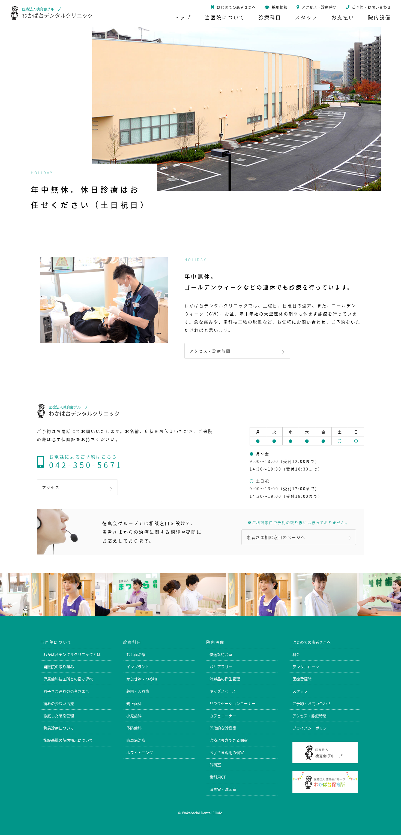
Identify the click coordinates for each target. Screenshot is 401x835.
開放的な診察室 (223, 728)
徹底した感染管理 (58, 715)
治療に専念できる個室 (229, 740)
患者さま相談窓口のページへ (276, 537)
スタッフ (300, 691)
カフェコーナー (223, 715)
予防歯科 (134, 728)
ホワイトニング (139, 752)
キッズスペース (223, 691)
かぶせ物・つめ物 (141, 679)
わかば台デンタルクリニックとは (72, 654)
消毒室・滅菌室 (223, 789)
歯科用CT (218, 777)
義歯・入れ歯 (137, 691)
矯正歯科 (134, 703)
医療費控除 (302, 679)
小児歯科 (134, 715)
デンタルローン (305, 666)
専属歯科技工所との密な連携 (68, 679)
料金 (296, 654)
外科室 (215, 764)
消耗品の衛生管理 (225, 679)
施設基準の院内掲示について (68, 740)
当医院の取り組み (58, 666)
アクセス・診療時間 (210, 351)
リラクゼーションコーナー (232, 703)
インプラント (137, 666)
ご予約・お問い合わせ (311, 703)
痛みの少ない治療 (58, 703)
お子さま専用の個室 (227, 752)
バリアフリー (221, 666)
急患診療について (58, 728)
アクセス (51, 487)
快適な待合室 (221, 654)
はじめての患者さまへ (311, 642)
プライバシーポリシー (311, 728)
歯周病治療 (135, 740)
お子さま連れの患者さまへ (66, 691)
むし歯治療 (135, 654)
